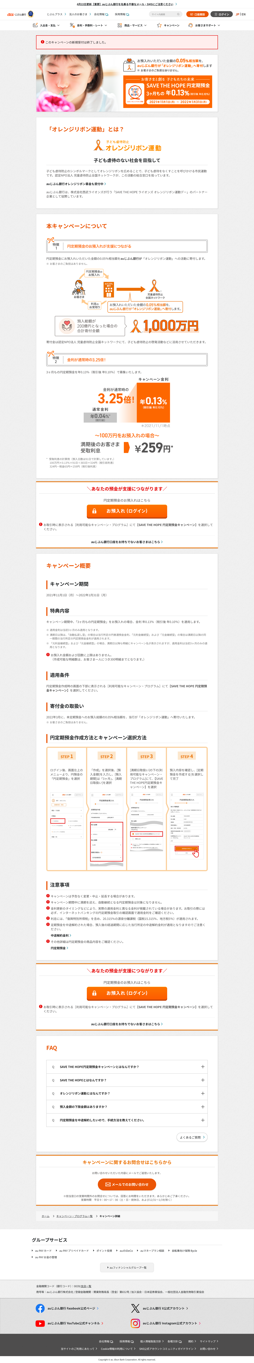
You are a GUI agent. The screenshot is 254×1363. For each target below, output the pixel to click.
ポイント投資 (104, 1250)
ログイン (224, 14)
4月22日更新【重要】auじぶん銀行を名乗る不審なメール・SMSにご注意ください (125, 4)
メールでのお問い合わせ (130, 1184)
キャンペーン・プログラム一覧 (74, 1216)
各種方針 (173, 1341)
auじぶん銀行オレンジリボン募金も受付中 (74, 184)
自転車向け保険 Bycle (184, 1250)
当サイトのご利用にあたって (77, 1349)
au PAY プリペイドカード (74, 1250)
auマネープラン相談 (152, 1250)
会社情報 (99, 14)
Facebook (71, 1308)
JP (237, 14)
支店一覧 (86, 1286)
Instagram (170, 1323)
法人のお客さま (78, 14)
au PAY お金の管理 (46, 1257)
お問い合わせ (208, 1349)
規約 (190, 1341)
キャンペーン (171, 25)
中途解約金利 (60, 935)
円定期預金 (58, 948)
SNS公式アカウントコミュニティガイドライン (166, 1349)
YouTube (74, 1323)
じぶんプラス (54, 14)
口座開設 (199, 14)
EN (244, 14)
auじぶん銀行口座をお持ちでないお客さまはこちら (125, 542)
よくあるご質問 (190, 1137)
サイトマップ (208, 1341)
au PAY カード (43, 1250)
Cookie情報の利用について (117, 1349)
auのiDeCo (126, 1250)
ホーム (45, 1216)
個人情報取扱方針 (150, 1341)
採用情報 (120, 14)
